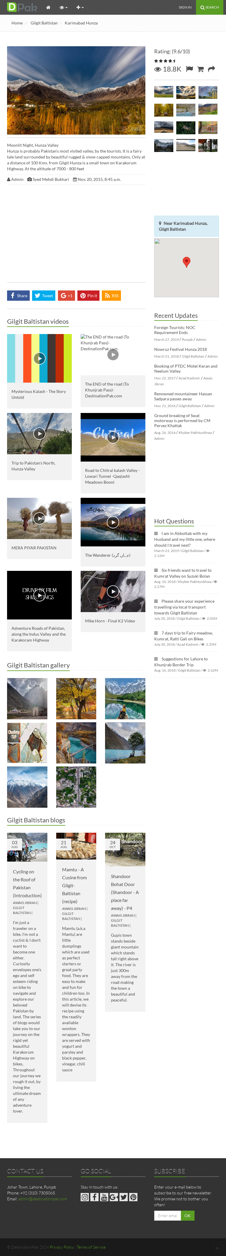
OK (188, 1215)
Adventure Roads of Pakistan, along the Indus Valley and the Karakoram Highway (38, 634)
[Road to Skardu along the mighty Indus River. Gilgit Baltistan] (27, 787)
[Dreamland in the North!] (76, 698)
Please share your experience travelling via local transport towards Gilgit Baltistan (184, 607)
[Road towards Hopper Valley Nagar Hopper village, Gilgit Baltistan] (163, 111)
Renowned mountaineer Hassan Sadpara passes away (183, 396)
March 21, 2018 (166, 356)
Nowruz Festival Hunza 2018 (180, 349)
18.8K (171, 69)
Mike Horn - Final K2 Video (110, 620)
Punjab (187, 339)
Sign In (185, 7)
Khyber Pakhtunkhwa (195, 432)
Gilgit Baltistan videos (38, 321)
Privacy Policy (62, 1247)
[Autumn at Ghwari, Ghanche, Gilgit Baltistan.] (76, 742)
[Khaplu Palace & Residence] (207, 146)
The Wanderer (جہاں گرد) (107, 555)
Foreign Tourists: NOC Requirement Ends (174, 330)
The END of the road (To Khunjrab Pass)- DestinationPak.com (107, 389)
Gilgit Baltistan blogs (36, 820)
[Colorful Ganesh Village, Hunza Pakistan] (207, 111)
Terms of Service (91, 1247)
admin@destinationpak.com (42, 1198)
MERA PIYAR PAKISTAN (33, 547)
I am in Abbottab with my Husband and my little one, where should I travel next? (184, 539)
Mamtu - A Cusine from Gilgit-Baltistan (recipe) (74, 885)
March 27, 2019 (166, 339)
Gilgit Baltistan (44, 22)
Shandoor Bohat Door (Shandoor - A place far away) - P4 (125, 892)
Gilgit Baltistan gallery (38, 665)
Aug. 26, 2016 (165, 432)
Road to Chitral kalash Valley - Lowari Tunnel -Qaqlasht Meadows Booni (112, 476)
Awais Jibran (25, 902)
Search (212, 7)
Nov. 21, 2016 (165, 406)
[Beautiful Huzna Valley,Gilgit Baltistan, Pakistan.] (185, 93)
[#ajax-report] (189, 69)
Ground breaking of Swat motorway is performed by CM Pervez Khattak (182, 420)
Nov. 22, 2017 (165, 378)
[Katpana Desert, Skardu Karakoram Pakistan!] (185, 146)
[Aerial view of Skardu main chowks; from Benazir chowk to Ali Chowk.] (76, 787)
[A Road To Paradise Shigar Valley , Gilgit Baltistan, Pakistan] (163, 128)
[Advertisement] (76, 235)
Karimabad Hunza (81, 22)
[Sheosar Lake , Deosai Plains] (163, 93)
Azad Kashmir (189, 378)
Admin (201, 339)
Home (17, 22)
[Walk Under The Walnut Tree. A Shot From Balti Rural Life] (207, 128)
